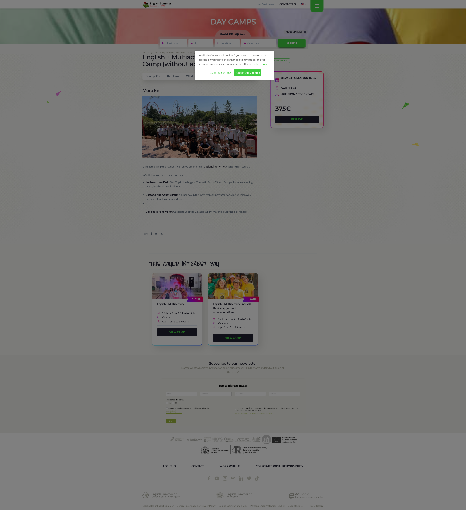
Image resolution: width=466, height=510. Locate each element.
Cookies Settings (221, 72)
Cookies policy (260, 64)
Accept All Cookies (248, 72)
